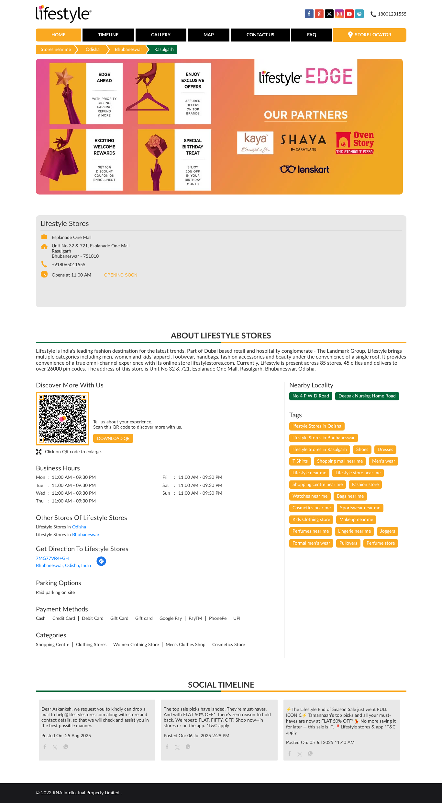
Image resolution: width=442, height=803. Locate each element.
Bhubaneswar (128, 49)
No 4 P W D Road (311, 396)
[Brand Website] (359, 13)
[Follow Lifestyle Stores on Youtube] (349, 13)
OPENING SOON (120, 275)
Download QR (113, 439)
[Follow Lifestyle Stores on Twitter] (329, 13)
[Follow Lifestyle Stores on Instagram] (339, 13)
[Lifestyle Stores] (64, 14)
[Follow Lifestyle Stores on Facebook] (309, 13)
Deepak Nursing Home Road (367, 396)
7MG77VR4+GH (52, 558)
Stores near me (56, 49)
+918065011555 (68, 265)
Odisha (93, 49)
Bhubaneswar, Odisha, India (63, 565)
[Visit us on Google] (319, 13)
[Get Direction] (101, 565)
